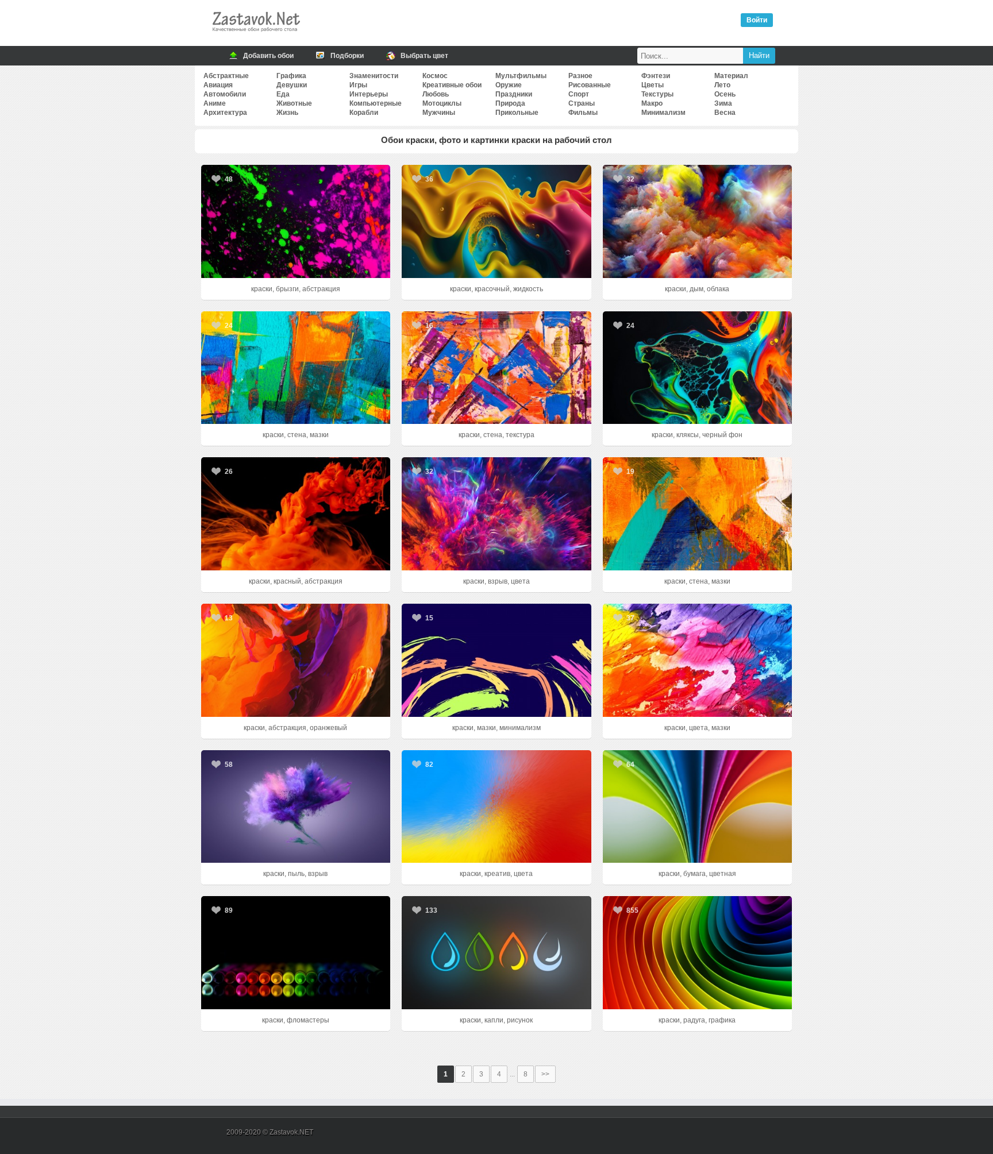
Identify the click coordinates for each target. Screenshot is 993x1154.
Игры (358, 85)
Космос (435, 76)
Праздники (513, 94)
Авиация (218, 85)
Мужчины (438, 113)
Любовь (435, 94)
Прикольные (516, 113)
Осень (725, 94)
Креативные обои (452, 85)
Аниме (214, 103)
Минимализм (663, 113)
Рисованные (589, 85)
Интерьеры (368, 94)
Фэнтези (655, 76)
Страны (581, 103)
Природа (510, 103)
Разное (580, 76)
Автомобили (224, 94)
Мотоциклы (441, 103)
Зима (723, 103)
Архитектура (225, 113)
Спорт (578, 94)
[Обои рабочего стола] (255, 34)
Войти (756, 20)
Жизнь (287, 113)
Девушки (291, 85)
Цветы (652, 85)
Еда (283, 94)
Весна (725, 113)
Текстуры (657, 94)
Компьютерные (375, 103)
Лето (722, 85)
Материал (731, 76)
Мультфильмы (520, 76)
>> (545, 1074)
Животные (294, 103)
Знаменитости (373, 76)
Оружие (508, 85)
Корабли (363, 113)
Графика (291, 76)
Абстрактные (226, 76)
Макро (652, 103)
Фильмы (583, 113)
